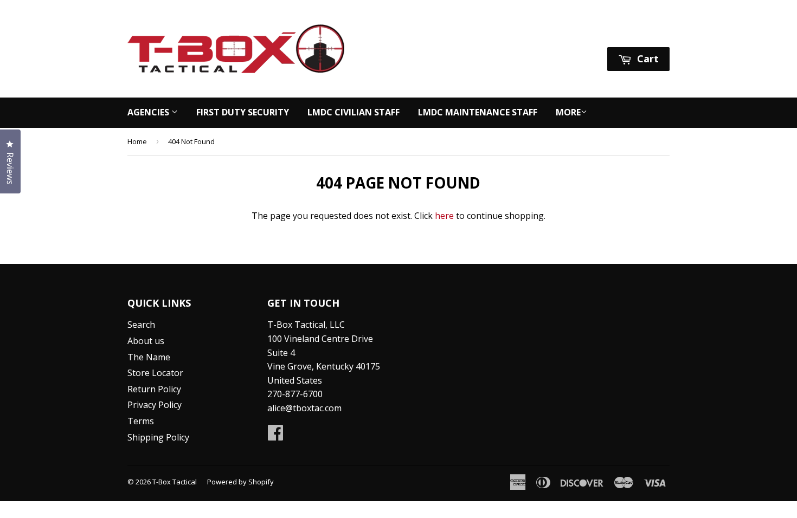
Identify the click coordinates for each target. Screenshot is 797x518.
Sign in (568, 33)
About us (145, 341)
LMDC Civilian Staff (353, 112)
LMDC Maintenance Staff (477, 112)
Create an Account (634, 33)
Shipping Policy (158, 437)
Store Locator (155, 373)
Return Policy (154, 389)
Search (141, 325)
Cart (646, 58)
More (568, 112)
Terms (140, 421)
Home (137, 141)
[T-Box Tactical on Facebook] (275, 436)
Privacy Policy (154, 405)
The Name (148, 357)
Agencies (149, 112)
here (444, 216)
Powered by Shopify (240, 482)
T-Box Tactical (174, 482)
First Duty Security (242, 112)
